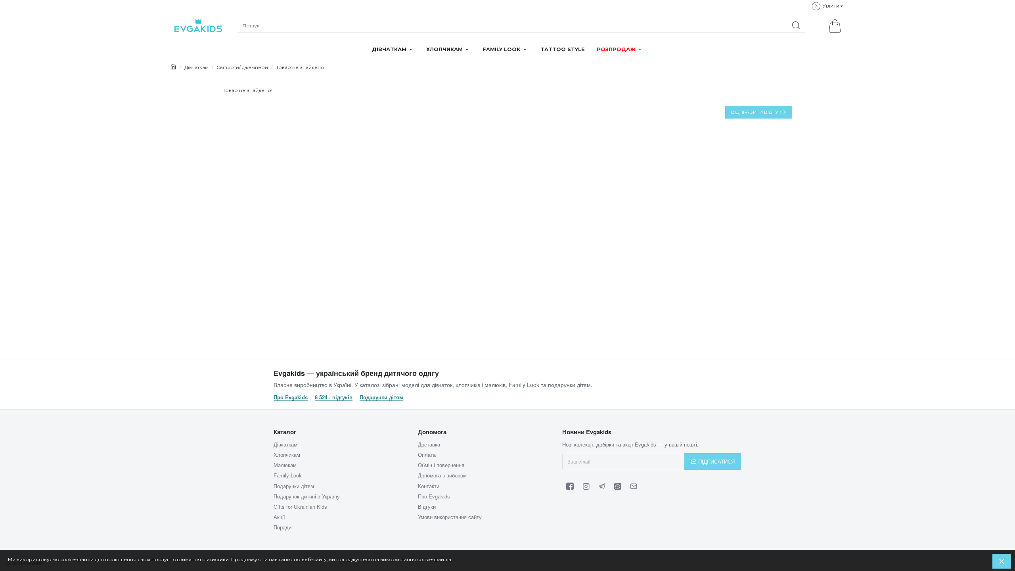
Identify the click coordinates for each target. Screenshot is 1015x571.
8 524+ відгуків (333, 397)
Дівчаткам (196, 67)
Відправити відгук (756, 112)
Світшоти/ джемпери (242, 67)
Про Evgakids (291, 397)
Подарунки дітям (381, 397)
